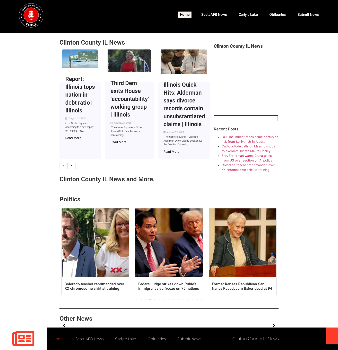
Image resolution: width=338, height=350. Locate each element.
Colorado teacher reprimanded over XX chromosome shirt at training (94, 286)
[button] (274, 254)
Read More (73, 138)
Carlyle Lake (248, 14)
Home (185, 14)
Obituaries (277, 14)
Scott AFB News (214, 14)
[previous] (63, 166)
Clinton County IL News (92, 42)
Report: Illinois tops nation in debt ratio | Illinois (80, 95)
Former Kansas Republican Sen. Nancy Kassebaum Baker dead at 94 (242, 286)
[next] (71, 166)
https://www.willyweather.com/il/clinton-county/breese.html (243, 95)
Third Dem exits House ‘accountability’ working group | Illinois (130, 99)
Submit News (308, 14)
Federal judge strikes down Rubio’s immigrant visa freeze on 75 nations (168, 286)
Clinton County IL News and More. (107, 179)
